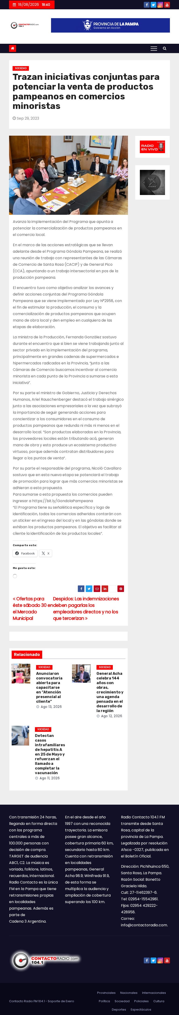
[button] (164, 48)
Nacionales (129, 993)
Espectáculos (141, 1009)
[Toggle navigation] (153, 48)
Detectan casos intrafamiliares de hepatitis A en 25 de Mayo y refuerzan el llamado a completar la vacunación (50, 754)
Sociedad (21, 68)
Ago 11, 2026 (50, 778)
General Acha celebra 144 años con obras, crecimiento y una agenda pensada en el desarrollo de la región (110, 692)
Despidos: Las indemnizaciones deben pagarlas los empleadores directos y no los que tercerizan (86, 609)
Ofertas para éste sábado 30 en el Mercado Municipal (33, 609)
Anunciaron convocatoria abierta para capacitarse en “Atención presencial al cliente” (49, 687)
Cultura (158, 1001)
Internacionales (154, 993)
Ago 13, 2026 (51, 706)
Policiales (141, 1001)
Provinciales (106, 993)
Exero (70, 1001)
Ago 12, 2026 (111, 716)
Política (104, 1001)
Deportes (119, 1009)
